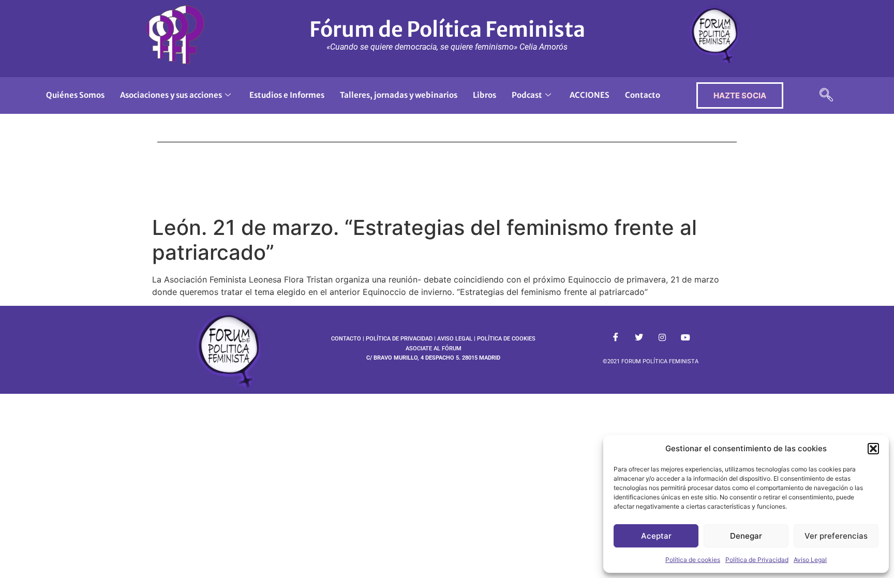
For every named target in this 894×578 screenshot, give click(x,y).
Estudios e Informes (286, 95)
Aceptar (656, 536)
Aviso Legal (810, 560)
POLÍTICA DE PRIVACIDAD (399, 338)
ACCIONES (589, 95)
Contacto (642, 95)
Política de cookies (692, 560)
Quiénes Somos (75, 95)
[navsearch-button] (826, 95)
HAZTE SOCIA (739, 95)
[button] (873, 448)
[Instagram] (662, 337)
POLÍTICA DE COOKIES (506, 338)
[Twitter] (639, 337)
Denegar (746, 536)
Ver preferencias (836, 536)
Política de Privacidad (756, 560)
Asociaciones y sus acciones (171, 95)
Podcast (527, 95)
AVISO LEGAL (454, 338)
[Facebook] (615, 337)
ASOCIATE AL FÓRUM (433, 348)
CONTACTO (346, 338)
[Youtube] (685, 337)
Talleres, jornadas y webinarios (398, 95)
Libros (484, 95)
